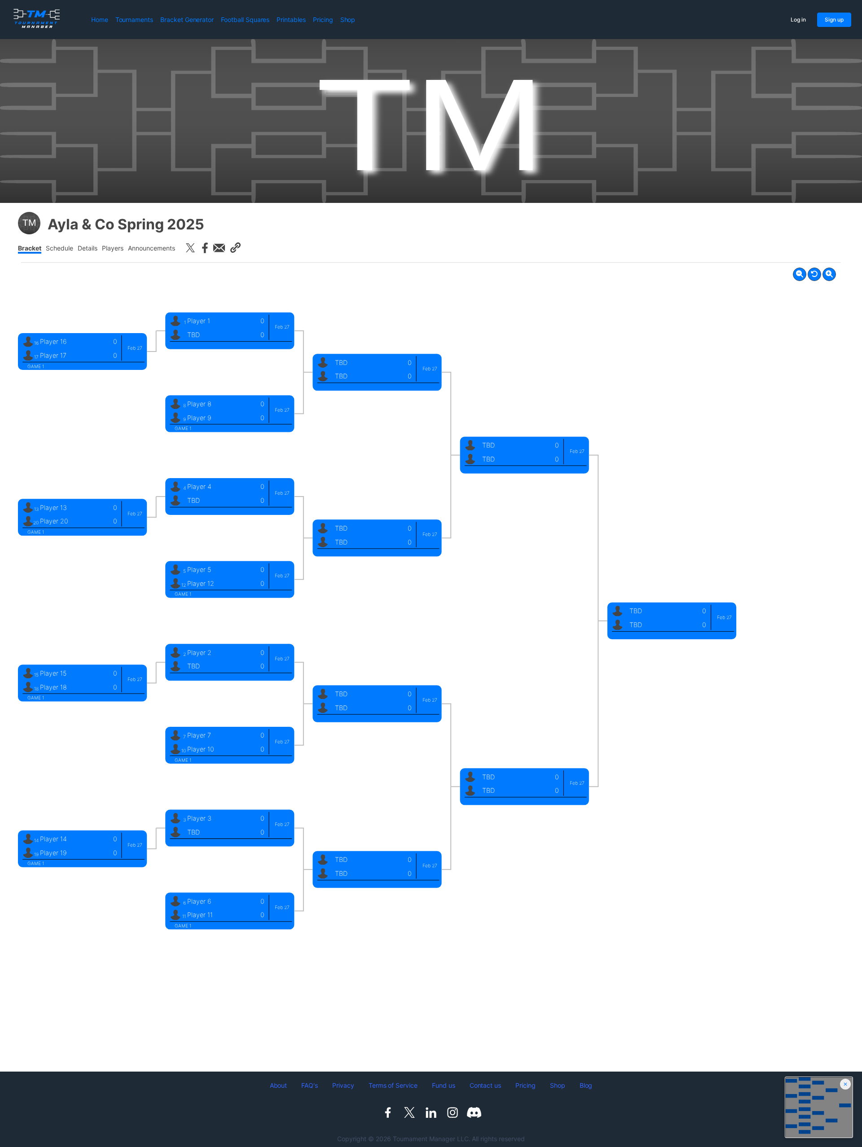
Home (99, 19)
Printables (291, 19)
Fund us (443, 1085)
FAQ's (309, 1085)
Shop (348, 19)
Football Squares (245, 19)
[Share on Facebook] (205, 248)
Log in (798, 19)
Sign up (834, 19)
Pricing (323, 19)
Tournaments (134, 19)
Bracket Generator (187, 19)
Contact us (485, 1085)
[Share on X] (190, 248)
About (278, 1085)
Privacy (343, 1085)
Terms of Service (393, 1085)
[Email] (219, 248)
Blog (586, 1085)
